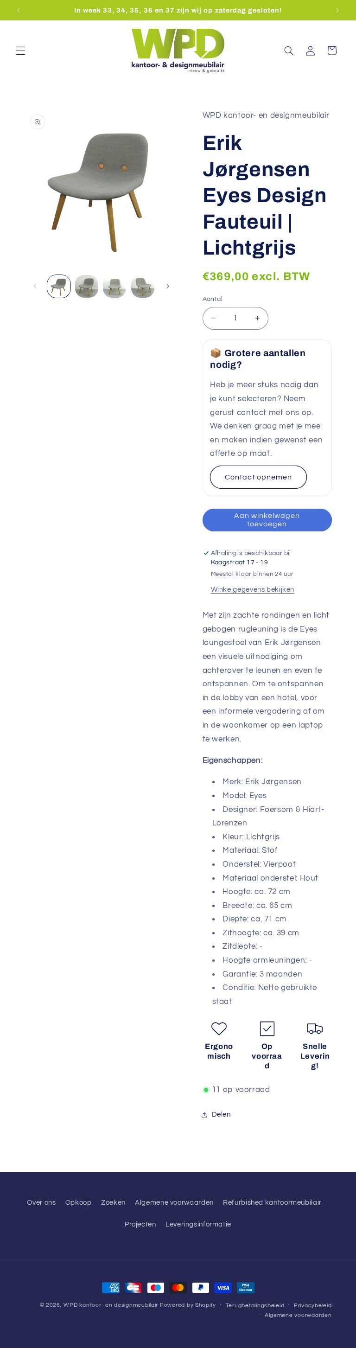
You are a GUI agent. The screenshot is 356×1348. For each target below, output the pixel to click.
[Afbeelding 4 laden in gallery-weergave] (142, 286)
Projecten (140, 1224)
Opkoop (78, 1202)
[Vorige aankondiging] (18, 10)
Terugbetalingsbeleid (255, 1305)
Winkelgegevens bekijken (253, 589)
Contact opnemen (258, 477)
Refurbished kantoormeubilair (272, 1202)
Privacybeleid (313, 1305)
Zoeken (113, 1202)
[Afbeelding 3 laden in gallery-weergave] (114, 286)
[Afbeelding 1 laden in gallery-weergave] (58, 286)
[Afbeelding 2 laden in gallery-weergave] (86, 286)
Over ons (41, 1202)
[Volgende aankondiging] (337, 10)
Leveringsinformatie (198, 1224)
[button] (20, 50)
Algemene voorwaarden (174, 1202)
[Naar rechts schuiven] (168, 286)
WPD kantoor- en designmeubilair (111, 1305)
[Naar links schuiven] (35, 286)
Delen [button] (221, 1114)
